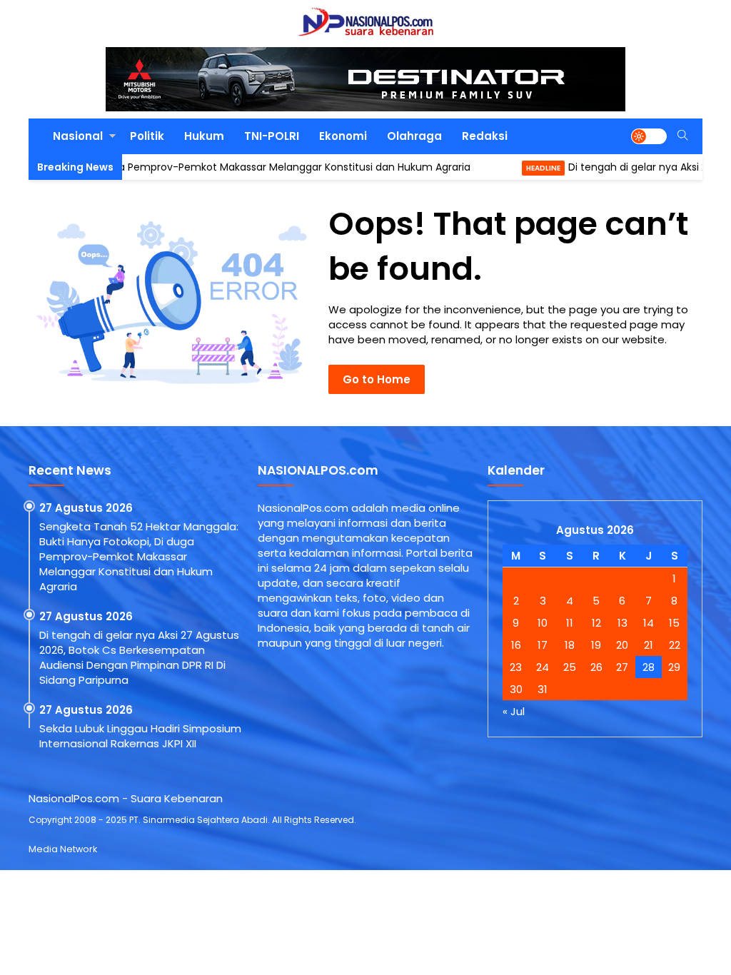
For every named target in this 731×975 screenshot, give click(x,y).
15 (674, 622)
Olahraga (414, 135)
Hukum (204, 135)
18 (570, 644)
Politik (147, 135)
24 (542, 667)
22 (674, 644)
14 (648, 622)
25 (569, 667)
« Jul (514, 711)
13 (622, 622)
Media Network (63, 849)
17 (543, 644)
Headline (511, 168)
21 (648, 644)
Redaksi (485, 135)
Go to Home (376, 379)
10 (543, 622)
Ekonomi (343, 135)
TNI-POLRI (271, 135)
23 (516, 667)
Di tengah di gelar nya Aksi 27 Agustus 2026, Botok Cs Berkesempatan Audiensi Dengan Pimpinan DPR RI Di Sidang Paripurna (139, 657)
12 (596, 622)
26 (596, 667)
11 (569, 622)
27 (622, 667)
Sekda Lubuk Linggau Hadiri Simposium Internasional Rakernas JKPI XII (140, 736)
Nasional (78, 135)
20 (622, 644)
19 (596, 644)
